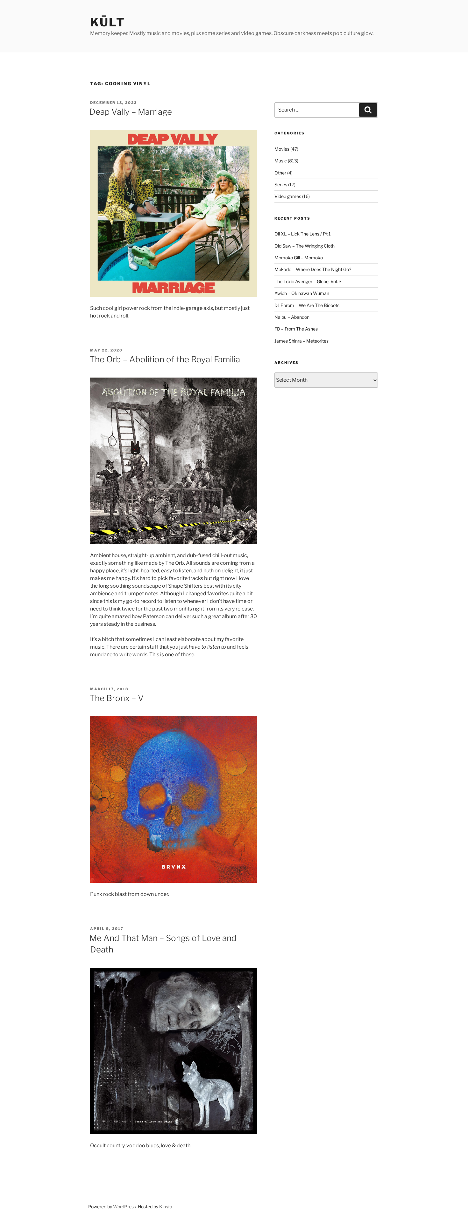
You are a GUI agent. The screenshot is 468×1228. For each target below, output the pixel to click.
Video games (287, 196)
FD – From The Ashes (296, 328)
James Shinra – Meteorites (301, 341)
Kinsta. (166, 1206)
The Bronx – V (116, 698)
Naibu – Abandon (291, 317)
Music (280, 160)
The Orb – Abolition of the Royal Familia (164, 359)
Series (280, 184)
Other (280, 172)
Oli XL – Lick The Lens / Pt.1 (302, 233)
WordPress (124, 1206)
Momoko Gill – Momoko (298, 257)
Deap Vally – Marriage (130, 112)
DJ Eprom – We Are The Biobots (306, 305)
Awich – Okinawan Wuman (301, 293)
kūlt (107, 22)
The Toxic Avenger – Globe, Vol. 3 (308, 281)
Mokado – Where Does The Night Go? (312, 269)
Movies (281, 149)
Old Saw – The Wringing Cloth (304, 246)
